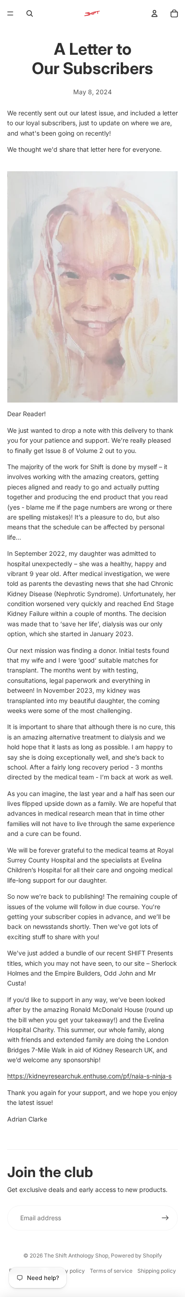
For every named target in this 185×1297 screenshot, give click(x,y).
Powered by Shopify (136, 1255)
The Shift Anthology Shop (76, 1255)
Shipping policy (156, 1270)
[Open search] (30, 13)
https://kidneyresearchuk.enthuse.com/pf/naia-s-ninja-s (89, 1076)
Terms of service (111, 1270)
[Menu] (10, 13)
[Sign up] (165, 1218)
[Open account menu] (154, 13)
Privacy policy (66, 1270)
